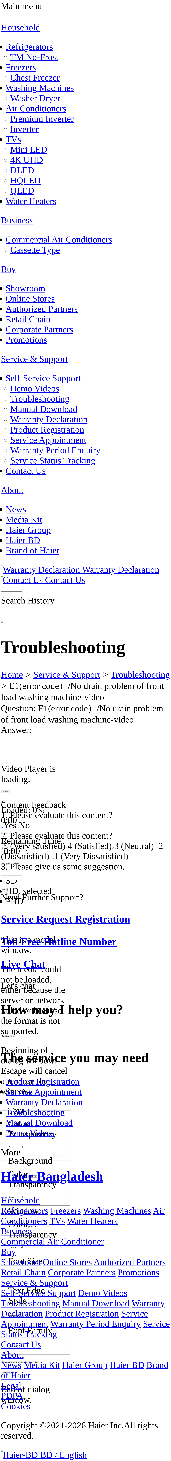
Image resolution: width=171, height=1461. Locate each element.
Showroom (21, 1262)
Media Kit (42, 1365)
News (11, 1365)
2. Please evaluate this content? (56, 836)
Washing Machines (117, 1211)
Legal (11, 1386)
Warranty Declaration (44, 1102)
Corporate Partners (82, 1272)
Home (12, 675)
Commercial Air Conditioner (52, 1241)
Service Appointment (44, 1092)
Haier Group (84, 1365)
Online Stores (67, 1262)
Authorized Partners (130, 1262)
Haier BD (127, 1365)
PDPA (12, 1396)
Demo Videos (30, 1133)
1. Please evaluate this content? (56, 815)
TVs (57, 1221)
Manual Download (39, 1123)
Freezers (65, 1211)
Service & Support (66, 675)
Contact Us (21, 1344)
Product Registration (43, 1082)
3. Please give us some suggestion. (63, 866)
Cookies (15, 1406)
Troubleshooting (140, 675)
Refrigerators (24, 1211)
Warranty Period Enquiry (95, 1324)
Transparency (32, 1184)
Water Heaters (92, 1221)
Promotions (138, 1272)
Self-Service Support (38, 1293)
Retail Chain (23, 1272)
